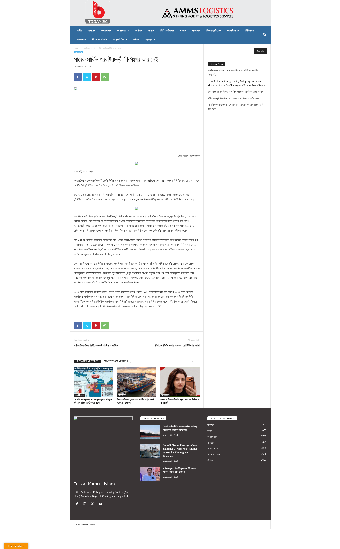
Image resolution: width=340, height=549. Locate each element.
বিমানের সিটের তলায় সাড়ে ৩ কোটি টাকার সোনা (177, 345)
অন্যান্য (148, 39)
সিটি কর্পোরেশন (167, 30)
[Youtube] (100, 504)
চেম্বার (151, 30)
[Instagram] (85, 504)
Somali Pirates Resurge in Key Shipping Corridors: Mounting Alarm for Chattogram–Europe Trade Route (236, 83)
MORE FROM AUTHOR (116, 361)
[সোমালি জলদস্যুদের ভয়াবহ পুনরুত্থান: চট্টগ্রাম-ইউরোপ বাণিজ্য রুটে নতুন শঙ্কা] (93, 382)
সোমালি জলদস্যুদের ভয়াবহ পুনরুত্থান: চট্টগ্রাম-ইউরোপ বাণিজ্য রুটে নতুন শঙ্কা (235, 106)
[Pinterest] (96, 77)
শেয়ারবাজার (106, 30)
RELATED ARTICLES (87, 361)
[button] (264, 35)
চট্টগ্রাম (183, 30)
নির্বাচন (136, 39)
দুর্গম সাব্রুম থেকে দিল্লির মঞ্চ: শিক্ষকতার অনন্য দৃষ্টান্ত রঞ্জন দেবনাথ (235, 91)
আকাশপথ (121, 30)
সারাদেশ (91, 30)
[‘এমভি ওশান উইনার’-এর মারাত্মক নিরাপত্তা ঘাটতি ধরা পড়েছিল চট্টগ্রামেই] (150, 432)
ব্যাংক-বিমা (81, 39)
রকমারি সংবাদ (233, 30)
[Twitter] (87, 77)
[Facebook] (78, 77)
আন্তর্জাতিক (118, 39)
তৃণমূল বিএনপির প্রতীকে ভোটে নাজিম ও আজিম (96, 345)
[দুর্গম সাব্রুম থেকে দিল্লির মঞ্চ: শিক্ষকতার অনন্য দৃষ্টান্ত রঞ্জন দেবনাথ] (150, 474)
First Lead (79, 395)
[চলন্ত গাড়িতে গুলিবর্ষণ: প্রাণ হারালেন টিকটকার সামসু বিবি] (180, 382)
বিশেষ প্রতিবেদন (213, 30)
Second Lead (214, 454)
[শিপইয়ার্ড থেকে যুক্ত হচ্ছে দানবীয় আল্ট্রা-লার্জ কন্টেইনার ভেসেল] (136, 382)
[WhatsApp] (105, 77)
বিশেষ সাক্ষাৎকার (99, 39)
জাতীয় (79, 30)
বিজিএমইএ (250, 30)
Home (76, 48)
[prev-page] (193, 361)
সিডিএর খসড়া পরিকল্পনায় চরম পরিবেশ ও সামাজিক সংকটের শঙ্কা (233, 98)
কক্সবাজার (196, 30)
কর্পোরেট (138, 30)
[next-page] (198, 361)
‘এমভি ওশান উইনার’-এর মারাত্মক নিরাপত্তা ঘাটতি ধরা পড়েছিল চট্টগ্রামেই (233, 72)
